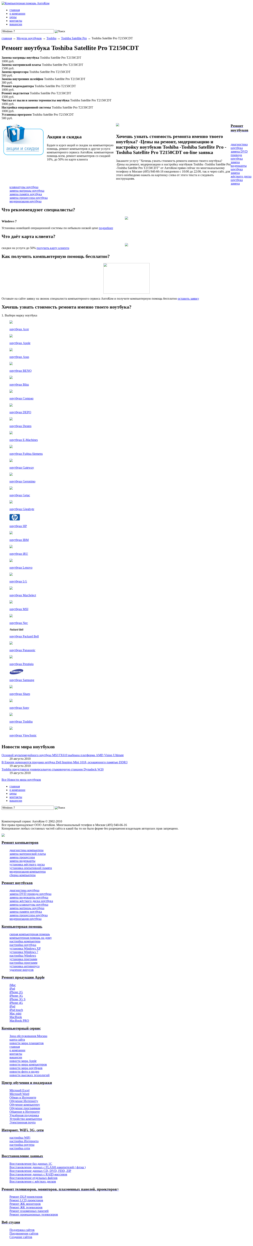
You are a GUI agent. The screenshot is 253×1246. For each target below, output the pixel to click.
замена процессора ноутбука (28, 197)
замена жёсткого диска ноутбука (241, 176)
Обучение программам (24, 1108)
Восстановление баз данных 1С (30, 1163)
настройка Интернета (24, 1141)
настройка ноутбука (22, 945)
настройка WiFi (19, 1137)
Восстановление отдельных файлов (33, 1178)
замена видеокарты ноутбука (239, 165)
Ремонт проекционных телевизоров (33, 1214)
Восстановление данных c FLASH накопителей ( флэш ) (47, 1167)
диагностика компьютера (26, 850)
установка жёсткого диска (27, 864)
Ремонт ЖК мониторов (25, 1203)
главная (7, 38)
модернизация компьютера (27, 871)
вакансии (15, 1057)
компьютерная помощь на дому (30, 937)
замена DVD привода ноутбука (239, 155)
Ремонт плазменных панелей (29, 1211)
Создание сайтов (20, 1237)
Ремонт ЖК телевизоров (25, 1207)
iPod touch (16, 1010)
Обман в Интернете (22, 1097)
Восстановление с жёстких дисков (32, 1181)
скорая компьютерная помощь (29, 934)
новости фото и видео (24, 1071)
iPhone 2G (16, 992)
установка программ (23, 959)
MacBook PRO (19, 1020)
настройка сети (19, 1148)
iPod (12, 1006)
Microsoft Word (19, 1094)
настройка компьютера (24, 941)
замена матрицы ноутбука (26, 190)
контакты (15, 1053)
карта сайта (17, 1039)
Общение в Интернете (24, 1111)
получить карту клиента (53, 248)
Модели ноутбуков (29, 38)
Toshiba (51, 38)
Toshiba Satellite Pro (74, 38)
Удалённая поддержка (24, 1115)
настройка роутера (21, 1144)
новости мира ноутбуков (25, 1068)
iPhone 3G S (17, 999)
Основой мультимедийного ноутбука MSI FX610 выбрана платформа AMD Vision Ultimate (63, 755)
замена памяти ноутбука (25, 194)
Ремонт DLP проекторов (25, 1196)
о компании (17, 1050)
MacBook (15, 1017)
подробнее (106, 228)
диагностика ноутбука (239, 146)
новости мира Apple (23, 1061)
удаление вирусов (21, 969)
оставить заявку (188, 298)
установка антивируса (24, 966)
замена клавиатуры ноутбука (28, 904)
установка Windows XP (25, 948)
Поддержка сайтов (22, 1230)
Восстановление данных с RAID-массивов (38, 1174)
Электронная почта (22, 1122)
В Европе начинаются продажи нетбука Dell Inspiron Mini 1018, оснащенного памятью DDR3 (64, 762)
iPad (12, 988)
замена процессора (22, 857)
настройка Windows (22, 955)
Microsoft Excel (19, 1090)
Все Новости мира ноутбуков (21, 779)
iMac (12, 985)
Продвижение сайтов (23, 1233)
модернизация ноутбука (25, 201)
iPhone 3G (16, 995)
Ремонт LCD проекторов (26, 1200)
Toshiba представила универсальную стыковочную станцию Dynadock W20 (53, 769)
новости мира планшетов (26, 1043)
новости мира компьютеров (28, 1064)
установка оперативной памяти (30, 868)
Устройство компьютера (25, 1118)
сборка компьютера (22, 875)
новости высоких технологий (29, 1075)
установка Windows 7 (23, 952)
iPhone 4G (16, 1002)
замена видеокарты (22, 861)
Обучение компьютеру (24, 1104)
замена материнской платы (27, 853)
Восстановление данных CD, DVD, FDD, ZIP (40, 1170)
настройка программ (23, 962)
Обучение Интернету (23, 1101)
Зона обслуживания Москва (28, 1036)
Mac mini (15, 1013)
